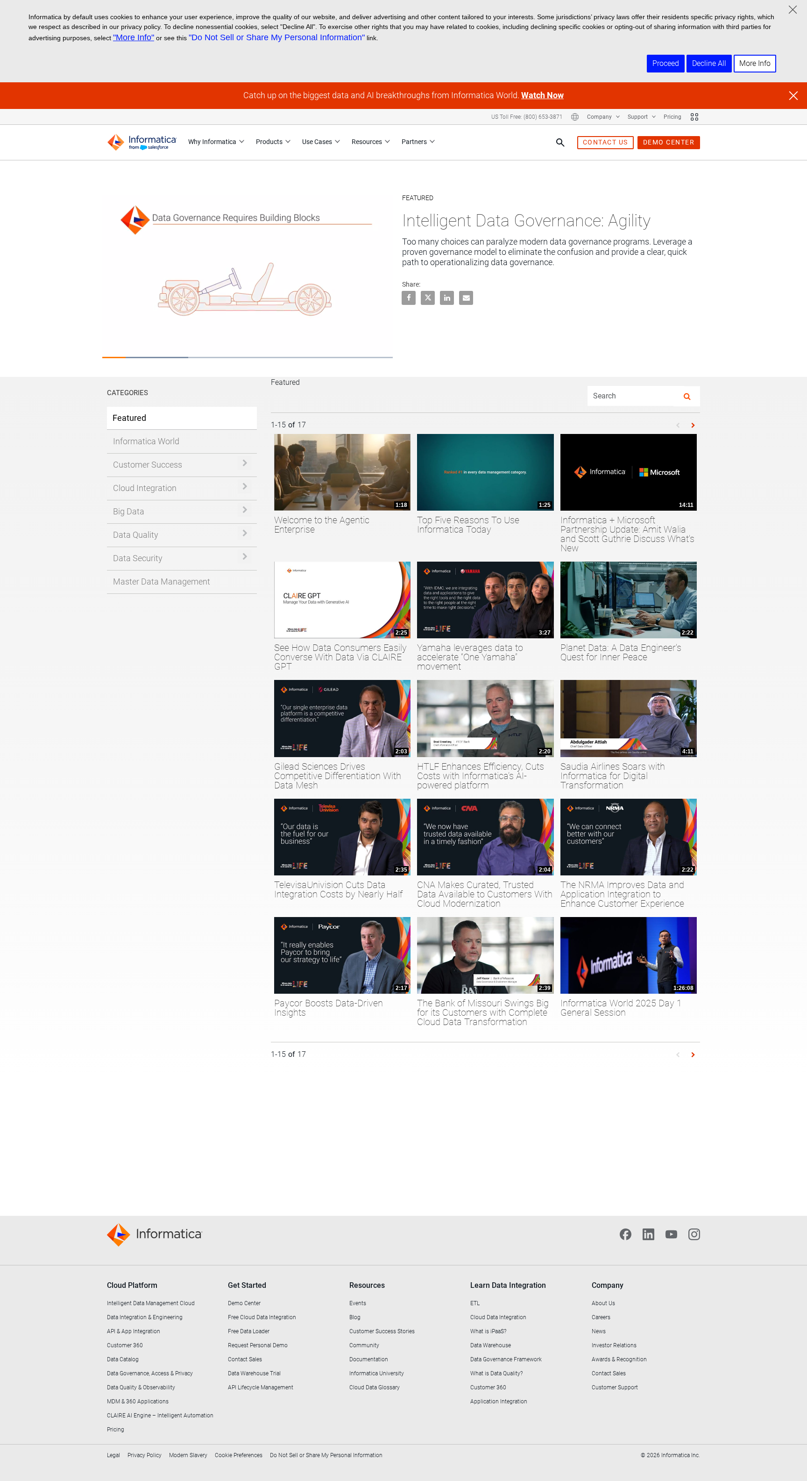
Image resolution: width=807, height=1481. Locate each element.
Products (269, 141)
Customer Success (147, 465)
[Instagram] (694, 1233)
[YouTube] (671, 1233)
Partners (414, 141)
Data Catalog (123, 1359)
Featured (129, 418)
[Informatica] (142, 142)
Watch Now (542, 95)
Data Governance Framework (506, 1359)
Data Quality (135, 535)
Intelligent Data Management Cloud (151, 1303)
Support (638, 117)
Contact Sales (245, 1359)
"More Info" (133, 37)
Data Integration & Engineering (145, 1317)
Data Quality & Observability (141, 1387)
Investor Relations (614, 1345)
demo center (669, 142)
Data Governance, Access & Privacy (150, 1373)
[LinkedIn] (648, 1233)
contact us (605, 142)
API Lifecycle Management (260, 1387)
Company (600, 117)
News (599, 1331)
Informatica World (146, 441)
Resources (367, 141)
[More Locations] (575, 117)
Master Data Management (161, 581)
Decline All (709, 63)
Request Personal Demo (258, 1345)
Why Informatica (212, 141)
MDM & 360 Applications (138, 1401)
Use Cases (317, 141)
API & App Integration (133, 1331)
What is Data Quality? (496, 1373)
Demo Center (244, 1303)
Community (364, 1345)
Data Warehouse (490, 1345)
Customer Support (615, 1387)
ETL (475, 1303)
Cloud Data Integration (498, 1317)
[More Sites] (694, 117)
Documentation (368, 1359)
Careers (601, 1317)
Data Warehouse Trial (254, 1373)
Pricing (672, 117)
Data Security (138, 558)
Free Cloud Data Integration (262, 1317)
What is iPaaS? (488, 1331)
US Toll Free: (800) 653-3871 (527, 117)
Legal (113, 1455)
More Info (755, 63)
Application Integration (498, 1401)
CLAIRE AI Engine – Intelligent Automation (160, 1415)
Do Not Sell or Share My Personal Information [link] (326, 1455)
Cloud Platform (132, 1285)
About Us (603, 1303)
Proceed (665, 63)
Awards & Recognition (619, 1359)
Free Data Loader (248, 1331)
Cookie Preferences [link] (238, 1455)
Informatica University (376, 1373)
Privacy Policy (144, 1455)
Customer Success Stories (382, 1331)
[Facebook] (625, 1233)
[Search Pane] (560, 142)
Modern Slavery (188, 1455)
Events (357, 1303)
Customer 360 (125, 1345)
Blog (355, 1317)
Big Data (128, 511)
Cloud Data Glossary (374, 1387)
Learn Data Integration (508, 1285)
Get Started (247, 1285)
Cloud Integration (145, 488)
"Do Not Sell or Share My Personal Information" (277, 37)
